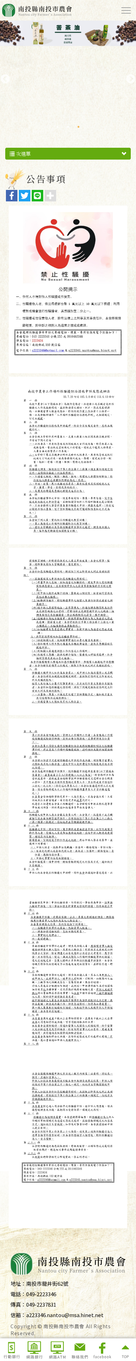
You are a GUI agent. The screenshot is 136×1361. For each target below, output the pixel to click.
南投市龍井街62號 (47, 1283)
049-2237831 (41, 1304)
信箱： (18, 1314)
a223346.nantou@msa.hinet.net (65, 1314)
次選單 (23, 153)
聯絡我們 (79, 1349)
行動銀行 (11, 1349)
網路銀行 (34, 1349)
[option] (68, 65)
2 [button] (68, 126)
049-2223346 (41, 1294)
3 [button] (78, 126)
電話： (18, 1294)
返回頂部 (124, 1349)
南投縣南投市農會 (37, 10)
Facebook (102, 1349)
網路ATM (56, 1349)
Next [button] (129, 77)
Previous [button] (3, 77)
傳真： (18, 1304)
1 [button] (57, 126)
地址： (18, 1283)
